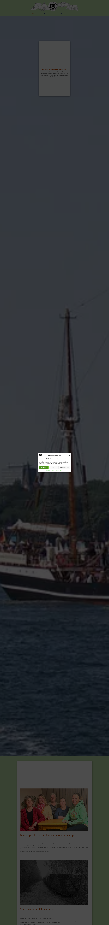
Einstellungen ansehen (64, 467)
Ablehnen (54, 467)
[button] (69, 455)
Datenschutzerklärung (55, 470)
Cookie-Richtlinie (48, 470)
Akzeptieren (43, 467)
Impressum (61, 470)
